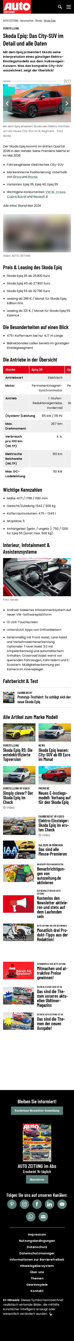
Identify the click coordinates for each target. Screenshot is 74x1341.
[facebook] (37, 1204)
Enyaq (32, 177)
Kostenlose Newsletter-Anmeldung (37, 1110)
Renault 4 (40, 196)
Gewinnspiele (37, 1284)
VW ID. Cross (55, 192)
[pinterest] (12, 1204)
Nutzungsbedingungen (37, 1241)
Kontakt (37, 1291)
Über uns (37, 1272)
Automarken (26, 20)
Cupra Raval (16, 196)
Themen (37, 1278)
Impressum (37, 1234)
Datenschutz (37, 1247)
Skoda (38, 20)
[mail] (43, 1216)
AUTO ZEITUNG (10, 20)
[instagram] (24, 1204)
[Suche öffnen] (60, 7)
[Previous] (7, 103)
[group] (37, 110)
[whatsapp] (30, 1216)
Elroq (17, 177)
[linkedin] (49, 1204)
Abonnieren (37, 1179)
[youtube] (62, 1204)
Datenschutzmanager (37, 1253)
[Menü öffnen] (68, 7)
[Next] (66, 103)
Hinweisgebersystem (37, 1266)
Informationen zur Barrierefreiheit (37, 1259)
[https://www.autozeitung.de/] (17, 7)
